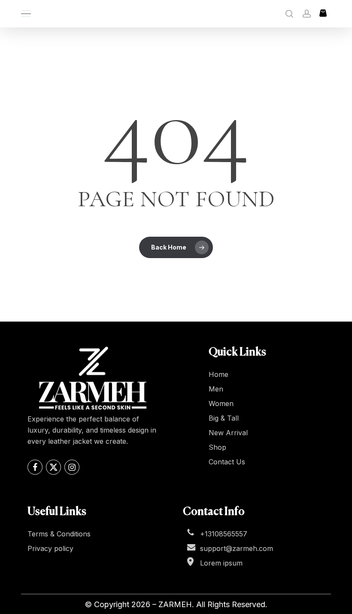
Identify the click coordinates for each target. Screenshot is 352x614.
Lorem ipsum (221, 563)
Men (216, 389)
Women (221, 403)
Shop (217, 447)
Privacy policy (50, 548)
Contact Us (227, 461)
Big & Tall (224, 418)
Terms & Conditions (59, 534)
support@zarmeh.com (236, 548)
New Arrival (228, 432)
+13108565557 (223, 534)
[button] (25, 13)
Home (218, 374)
